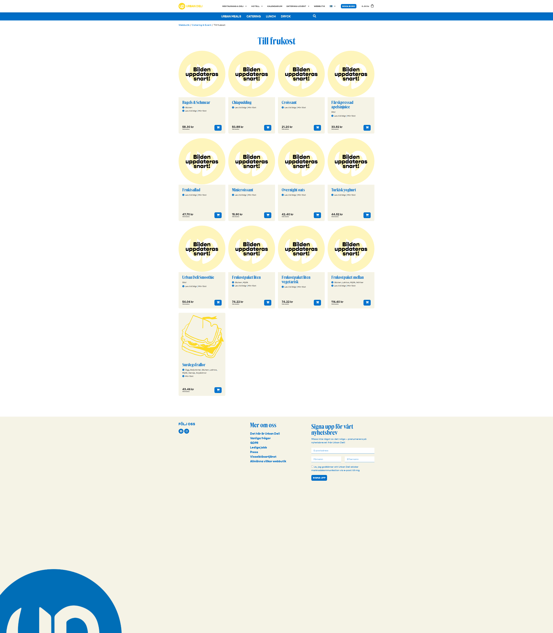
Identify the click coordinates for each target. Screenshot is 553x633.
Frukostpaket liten (246, 277)
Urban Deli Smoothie (198, 277)
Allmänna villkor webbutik (268, 461)
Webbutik (319, 6)
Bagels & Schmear (196, 103)
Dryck (286, 16)
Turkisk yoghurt (343, 190)
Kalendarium (274, 6)
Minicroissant (242, 190)
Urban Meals (231, 16)
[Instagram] (186, 431)
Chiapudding (242, 103)
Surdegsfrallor (194, 365)
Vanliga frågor (260, 438)
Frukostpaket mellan (347, 277)
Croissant (289, 103)
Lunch (271, 16)
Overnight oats (293, 190)
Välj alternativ (218, 128)
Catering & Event (296, 6)
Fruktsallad (191, 190)
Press (254, 452)
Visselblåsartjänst (263, 457)
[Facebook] (181, 431)
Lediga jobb (258, 447)
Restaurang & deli (233, 6)
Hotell (255, 6)
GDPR (254, 443)
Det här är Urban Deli (265, 433)
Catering (253, 16)
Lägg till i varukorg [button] (267, 128)
